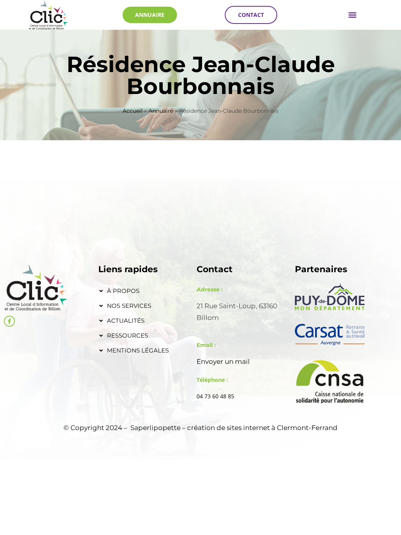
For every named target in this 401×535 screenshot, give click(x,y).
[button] (352, 14)
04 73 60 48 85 (215, 396)
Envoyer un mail (223, 361)
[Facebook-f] (9, 321)
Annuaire (160, 110)
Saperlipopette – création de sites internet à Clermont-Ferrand (234, 428)
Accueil (133, 110)
